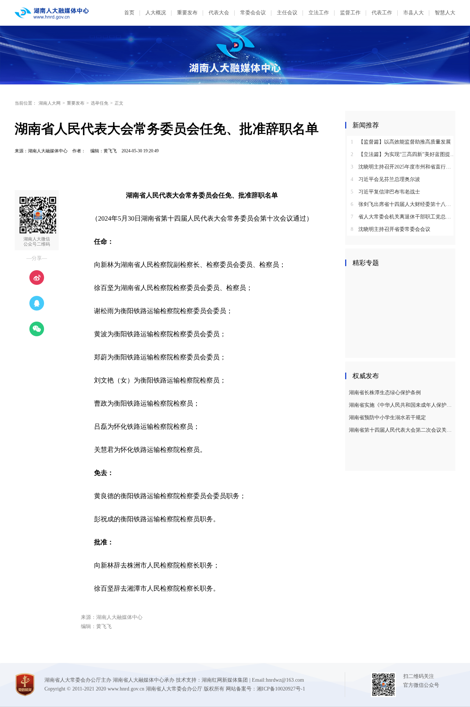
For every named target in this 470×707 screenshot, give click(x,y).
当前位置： (26, 103)
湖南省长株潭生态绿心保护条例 (385, 392)
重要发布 (187, 12)
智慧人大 (445, 12)
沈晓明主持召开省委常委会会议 (390, 229)
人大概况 (155, 12)
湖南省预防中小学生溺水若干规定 (387, 417)
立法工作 (318, 12)
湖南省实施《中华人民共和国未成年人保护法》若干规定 (401, 405)
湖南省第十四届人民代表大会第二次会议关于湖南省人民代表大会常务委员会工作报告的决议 (401, 430)
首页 (129, 12)
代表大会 (219, 12)
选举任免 (99, 103)
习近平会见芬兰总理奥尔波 (385, 179)
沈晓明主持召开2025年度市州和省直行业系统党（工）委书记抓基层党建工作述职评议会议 (403, 167)
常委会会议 (253, 12)
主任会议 (287, 12)
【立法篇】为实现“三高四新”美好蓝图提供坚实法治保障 (403, 154)
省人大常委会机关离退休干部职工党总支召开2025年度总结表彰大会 (403, 217)
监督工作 (350, 12)
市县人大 (413, 12)
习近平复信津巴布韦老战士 (385, 192)
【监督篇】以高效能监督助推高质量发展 (401, 142)
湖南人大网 (50, 103)
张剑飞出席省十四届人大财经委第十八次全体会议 (403, 204)
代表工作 (382, 12)
